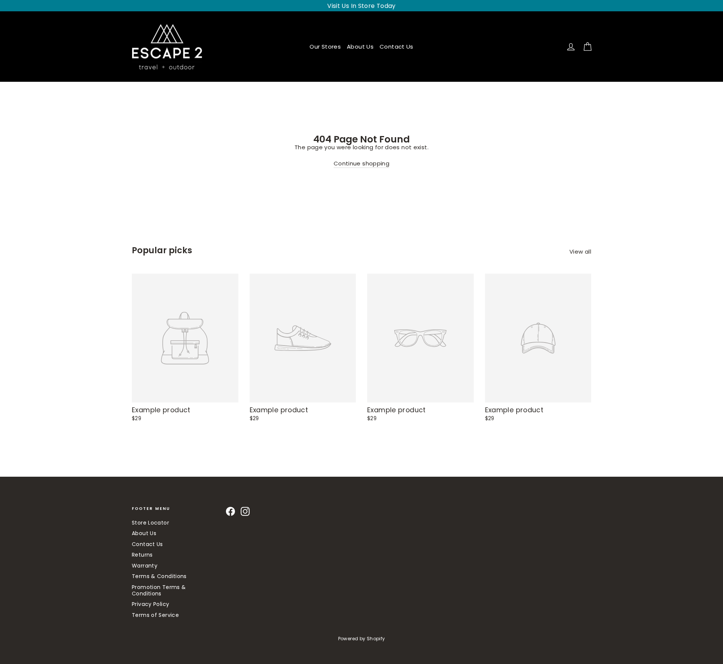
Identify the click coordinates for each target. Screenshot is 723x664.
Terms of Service (155, 615)
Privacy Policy (150, 604)
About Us (360, 46)
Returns (142, 554)
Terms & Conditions (159, 576)
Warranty (144, 565)
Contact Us (396, 46)
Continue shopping (361, 163)
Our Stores (325, 46)
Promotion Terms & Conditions (159, 590)
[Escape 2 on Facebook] (230, 511)
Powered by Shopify (361, 638)
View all (580, 251)
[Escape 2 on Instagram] (245, 511)
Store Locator (150, 522)
